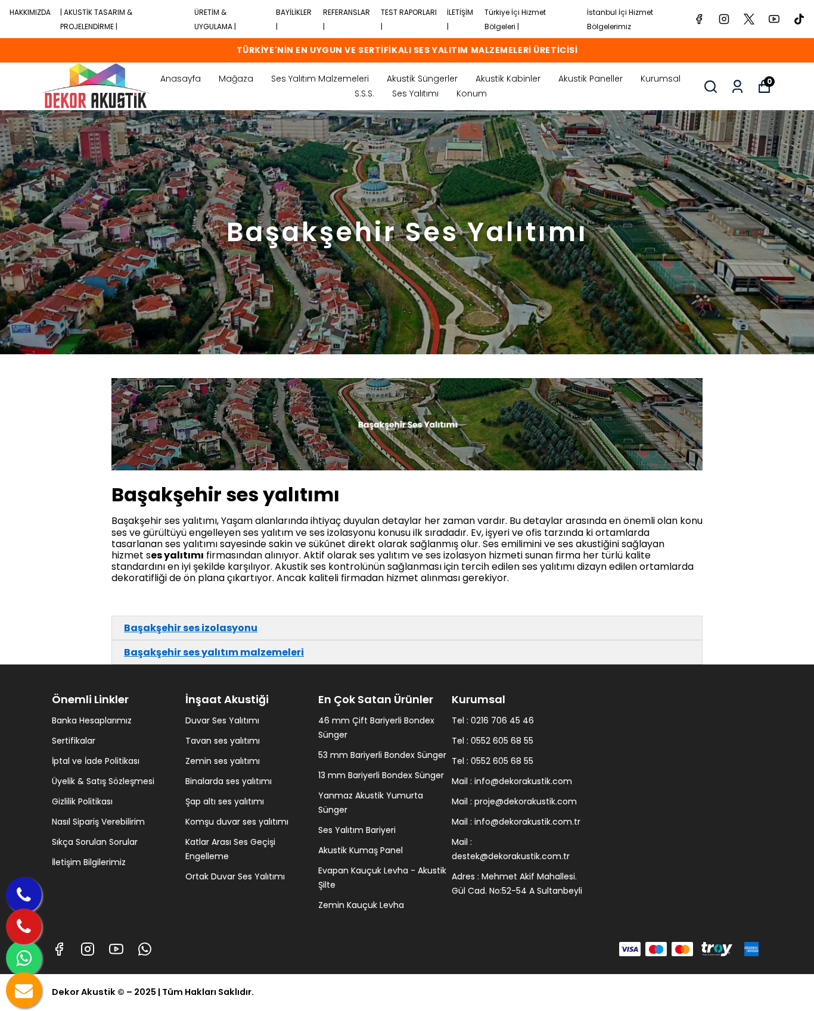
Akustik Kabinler (508, 79)
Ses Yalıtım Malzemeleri (320, 79)
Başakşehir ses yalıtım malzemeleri (214, 652)
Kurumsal (661, 79)
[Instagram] (87, 949)
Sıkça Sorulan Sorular (95, 842)
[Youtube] (116, 949)
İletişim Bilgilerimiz (89, 862)
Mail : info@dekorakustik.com (512, 781)
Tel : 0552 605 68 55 (492, 741)
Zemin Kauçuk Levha (361, 905)
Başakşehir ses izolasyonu (190, 628)
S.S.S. (364, 93)
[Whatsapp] (145, 949)
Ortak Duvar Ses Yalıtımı (235, 876)
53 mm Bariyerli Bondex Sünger (382, 755)
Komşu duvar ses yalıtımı (236, 822)
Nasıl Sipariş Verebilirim (98, 822)
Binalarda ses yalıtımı (228, 781)
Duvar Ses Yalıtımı (222, 720)
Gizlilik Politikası (82, 801)
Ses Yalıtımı (415, 93)
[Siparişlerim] (737, 86)
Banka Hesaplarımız (92, 720)
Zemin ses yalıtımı (222, 761)
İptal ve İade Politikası (95, 761)
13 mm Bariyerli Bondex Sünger (381, 775)
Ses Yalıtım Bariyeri (357, 830)
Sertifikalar (73, 741)
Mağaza (236, 79)
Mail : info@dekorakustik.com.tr (516, 822)
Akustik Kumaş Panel (360, 850)
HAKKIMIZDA (30, 12)
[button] (407, 628)
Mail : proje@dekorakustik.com (514, 801)
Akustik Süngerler (422, 79)
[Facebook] (59, 949)
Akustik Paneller (590, 79)
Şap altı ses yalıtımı (224, 801)
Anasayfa (180, 79)
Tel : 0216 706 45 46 (493, 720)
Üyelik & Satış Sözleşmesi (103, 781)
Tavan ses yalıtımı (222, 741)
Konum (471, 93)
